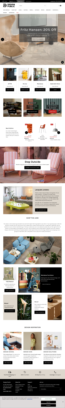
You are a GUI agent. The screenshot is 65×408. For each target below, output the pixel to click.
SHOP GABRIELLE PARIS (55, 90)
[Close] (63, 401)
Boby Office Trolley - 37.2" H (29, 140)
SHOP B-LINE (25, 89)
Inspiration (11, 12)
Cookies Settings (48, 398)
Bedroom (48, 10)
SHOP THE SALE (32, 31)
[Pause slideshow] (62, 62)
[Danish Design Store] (28, 1)
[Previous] (2, 39)
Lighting (25, 10)
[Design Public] (21, 1)
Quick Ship (14, 10)
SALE (17, 12)
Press (16, 392)
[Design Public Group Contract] (5, 1)
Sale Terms (30, 389)
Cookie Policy (29, 399)
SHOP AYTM (10, 89)
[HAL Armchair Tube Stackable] (42, 128)
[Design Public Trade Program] (13, 1)
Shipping (30, 386)
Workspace (55, 10)
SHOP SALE (52, 111)
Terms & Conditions (32, 387)
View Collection (10, 290)
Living (20, 10)
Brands (5, 12)
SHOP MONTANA (40, 89)
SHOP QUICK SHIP (32, 111)
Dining (31, 10)
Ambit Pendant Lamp (55, 139)
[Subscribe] (60, 389)
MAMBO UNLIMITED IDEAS (32, 167)
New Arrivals (6, 10)
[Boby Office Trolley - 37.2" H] (29, 128)
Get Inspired (8, 362)
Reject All (48, 402)
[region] (32, 39)
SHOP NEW (12, 111)
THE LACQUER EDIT (41, 210)
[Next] (62, 39)
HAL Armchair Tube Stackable (42, 139)
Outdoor (37, 10)
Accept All (48, 405)
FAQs (29, 384)
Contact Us (52, 1)
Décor (42, 10)
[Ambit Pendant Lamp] (55, 128)
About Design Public (20, 384)
